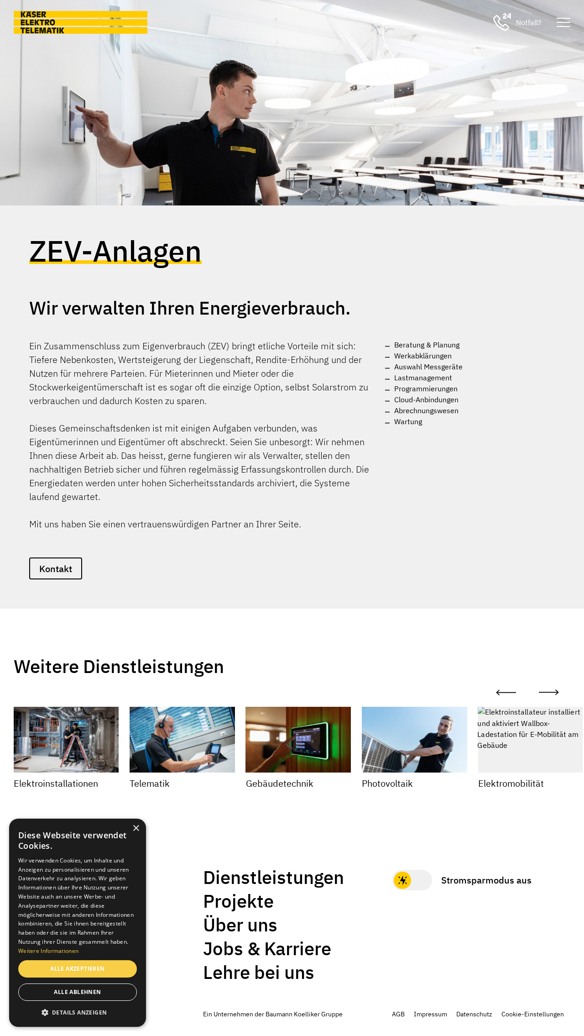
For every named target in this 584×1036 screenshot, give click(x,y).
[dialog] (77, 923)
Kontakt (55, 569)
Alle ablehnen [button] (77, 992)
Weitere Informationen (48, 951)
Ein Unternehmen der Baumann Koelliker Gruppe (273, 1014)
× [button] (135, 828)
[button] (77, 1012)
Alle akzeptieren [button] (77, 969)
